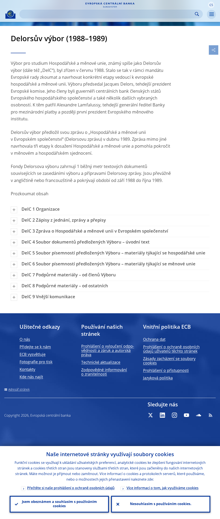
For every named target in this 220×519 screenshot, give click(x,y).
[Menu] (211, 14)
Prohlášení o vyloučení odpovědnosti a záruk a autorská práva (107, 351)
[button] (211, 5)
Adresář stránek (19, 389)
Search (196, 14)
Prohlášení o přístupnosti (166, 371)
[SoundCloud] (198, 415)
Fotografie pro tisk (36, 362)
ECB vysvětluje (33, 355)
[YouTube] (186, 415)
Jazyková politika (158, 378)
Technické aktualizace (100, 363)
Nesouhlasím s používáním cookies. (160, 504)
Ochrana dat (154, 340)
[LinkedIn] (162, 415)
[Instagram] (174, 415)
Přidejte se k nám (35, 347)
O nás (25, 340)
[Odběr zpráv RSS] (210, 415)
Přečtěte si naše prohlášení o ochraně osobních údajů (71, 488)
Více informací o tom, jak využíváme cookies (163, 488)
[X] (150, 415)
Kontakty (27, 370)
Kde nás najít (31, 377)
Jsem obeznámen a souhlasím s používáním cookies (59, 504)
